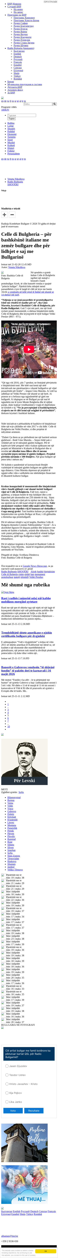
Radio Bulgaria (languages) (20, 48)
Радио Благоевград (24, 26)
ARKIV (5, 109)
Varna (10, 803)
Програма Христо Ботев (26, 20)
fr (10, 101)
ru (8, 101)
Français (18, 62)
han (32, 574)
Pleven (10, 833)
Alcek (34, 571)
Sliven (10, 847)
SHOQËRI (12, 184)
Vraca (10, 808)
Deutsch (18, 56)
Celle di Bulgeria (9, 574)
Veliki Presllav (36, 577)
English (17, 53)
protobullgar (7, 577)
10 (8, 726)
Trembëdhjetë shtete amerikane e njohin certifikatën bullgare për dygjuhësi (26, 634)
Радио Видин (21, 34)
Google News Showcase (35, 566)
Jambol (10, 867)
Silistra (10, 844)
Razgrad (11, 839)
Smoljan (11, 850)
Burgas (10, 800)
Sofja (10, 853)
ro (25, 101)
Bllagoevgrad (14, 797)
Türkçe (17, 76)
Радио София (21, 23)
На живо (18, 9)
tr (22, 101)
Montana (11, 825)
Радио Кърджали (22, 37)
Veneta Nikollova (15, 179)
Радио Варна (20, 31)
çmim (21, 574)
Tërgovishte (13, 858)
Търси (11, 118)
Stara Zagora (13, 855)
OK (46, 1251)
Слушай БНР (14, 6)
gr (18, 101)
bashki (40, 571)
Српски (18, 67)
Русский (18, 59)
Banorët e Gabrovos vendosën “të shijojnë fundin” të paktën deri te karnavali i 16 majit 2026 (27, 671)
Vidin (10, 805)
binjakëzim (49, 571)
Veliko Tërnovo (15, 869)
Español (17, 65)
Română (18, 78)
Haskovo (11, 861)
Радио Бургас (21, 28)
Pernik (10, 830)
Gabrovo (11, 811)
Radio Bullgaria (15, 181)
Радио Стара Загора (24, 42)
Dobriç (10, 814)
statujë (17, 577)
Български (19, 51)
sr (15, 101)
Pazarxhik (12, 828)
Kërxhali (11, 817)
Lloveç (10, 822)
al (20, 101)
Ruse (9, 842)
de (5, 101)
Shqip (16, 73)
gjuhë (27, 574)
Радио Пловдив (22, 40)
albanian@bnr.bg (9, 1236)
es (13, 101)
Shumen (11, 864)
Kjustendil (12, 819)
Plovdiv (11, 836)
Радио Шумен (21, 45)
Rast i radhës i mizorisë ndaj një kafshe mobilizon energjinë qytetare (26, 600)
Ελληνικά (18, 70)
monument (40, 574)
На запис (18, 12)
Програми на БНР (16, 15)
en (2, 101)
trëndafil (25, 577)
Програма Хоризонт (24, 17)
